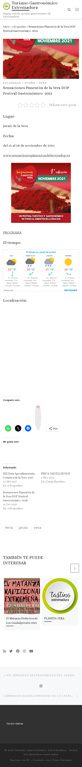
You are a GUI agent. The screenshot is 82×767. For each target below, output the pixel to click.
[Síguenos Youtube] (31, 651)
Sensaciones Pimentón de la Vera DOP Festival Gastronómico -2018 (19, 496)
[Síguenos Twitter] (11, 651)
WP (28, 760)
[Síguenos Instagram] (24, 651)
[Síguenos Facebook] (18, 651)
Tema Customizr (62, 760)
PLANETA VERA (54, 618)
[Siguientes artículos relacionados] (74, 568)
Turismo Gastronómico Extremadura (40, 750)
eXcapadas (19, 26)
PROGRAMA (12, 232)
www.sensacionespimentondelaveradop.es (36, 155)
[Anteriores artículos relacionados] (65, 568)
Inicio (6, 26)
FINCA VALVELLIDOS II (55, 473)
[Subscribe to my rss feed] (4, 651)
